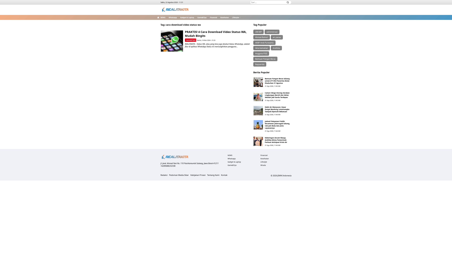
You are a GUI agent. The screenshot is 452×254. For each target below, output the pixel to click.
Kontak (224, 175)
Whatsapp (173, 17)
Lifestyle (235, 17)
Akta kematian (261, 48)
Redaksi (164, 175)
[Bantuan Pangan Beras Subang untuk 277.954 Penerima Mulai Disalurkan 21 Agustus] (258, 82)
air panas (277, 37)
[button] (236, 17)
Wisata (263, 165)
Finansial (213, 17)
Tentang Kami (213, 175)
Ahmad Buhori (261, 37)
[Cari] (288, 2)
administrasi (272, 32)
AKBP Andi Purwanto (264, 42)
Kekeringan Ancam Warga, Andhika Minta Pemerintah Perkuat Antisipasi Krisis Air (276, 140)
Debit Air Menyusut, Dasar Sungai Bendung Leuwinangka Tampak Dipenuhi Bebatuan (277, 109)
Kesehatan (224, 17)
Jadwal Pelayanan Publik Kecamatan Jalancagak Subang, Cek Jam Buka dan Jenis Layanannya (277, 124)
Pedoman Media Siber (179, 175)
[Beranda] (158, 17)
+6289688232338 (168, 166)
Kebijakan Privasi (198, 175)
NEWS (163, 17)
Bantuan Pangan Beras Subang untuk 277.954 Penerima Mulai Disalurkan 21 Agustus (277, 80)
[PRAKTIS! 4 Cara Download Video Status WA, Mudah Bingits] (172, 41)
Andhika (276, 48)
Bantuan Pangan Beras (265, 59)
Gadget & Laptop (187, 17)
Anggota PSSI (261, 53)
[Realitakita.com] (175, 10)
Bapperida (259, 64)
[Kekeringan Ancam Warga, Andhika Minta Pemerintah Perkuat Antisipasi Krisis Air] (258, 141)
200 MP (258, 32)
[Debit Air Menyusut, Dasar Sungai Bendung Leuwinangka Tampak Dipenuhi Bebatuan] (258, 110)
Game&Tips (202, 17)
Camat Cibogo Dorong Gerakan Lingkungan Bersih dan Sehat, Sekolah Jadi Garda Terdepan (277, 95)
